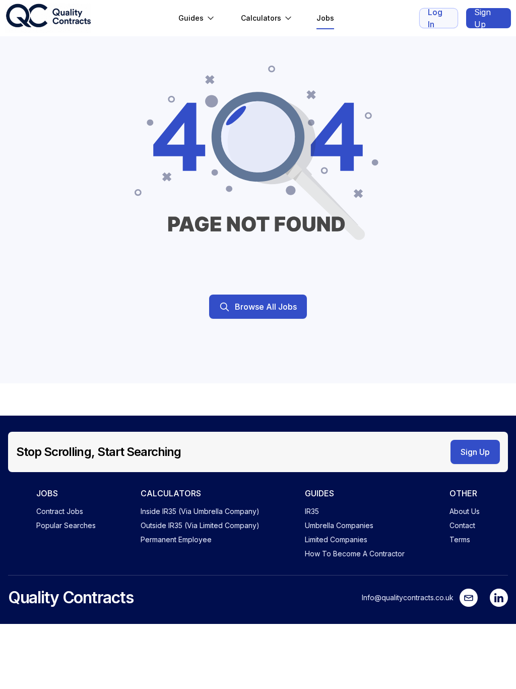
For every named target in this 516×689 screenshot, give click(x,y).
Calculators (261, 18)
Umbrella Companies (339, 525)
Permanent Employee (176, 539)
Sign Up (482, 18)
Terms (459, 539)
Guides (191, 18)
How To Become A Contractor (355, 553)
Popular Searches (66, 525)
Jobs (325, 18)
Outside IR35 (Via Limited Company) (200, 525)
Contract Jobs (59, 511)
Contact (462, 525)
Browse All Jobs (266, 307)
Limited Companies (336, 539)
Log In (435, 18)
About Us (464, 511)
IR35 (312, 511)
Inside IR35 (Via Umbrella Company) (200, 511)
